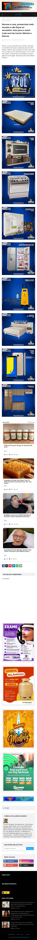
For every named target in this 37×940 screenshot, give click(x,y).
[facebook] (10, 861)
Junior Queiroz (7, 40)
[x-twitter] (26, 865)
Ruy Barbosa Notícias (23, 937)
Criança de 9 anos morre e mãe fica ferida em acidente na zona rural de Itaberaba (22, 924)
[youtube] (10, 865)
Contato (27, 934)
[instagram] (26, 861)
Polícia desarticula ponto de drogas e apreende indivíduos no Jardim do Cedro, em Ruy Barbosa (23, 904)
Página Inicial (11, 934)
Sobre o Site (20, 934)
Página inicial (5, 17)
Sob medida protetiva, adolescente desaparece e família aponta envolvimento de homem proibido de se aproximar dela (22, 914)
